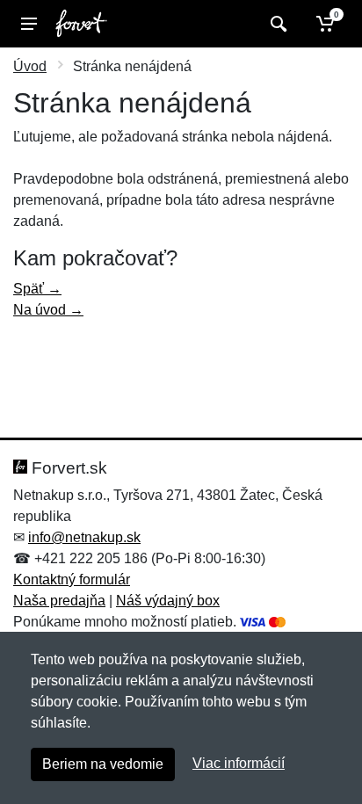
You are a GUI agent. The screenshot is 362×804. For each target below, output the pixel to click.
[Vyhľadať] (276, 23)
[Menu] (29, 24)
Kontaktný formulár (71, 579)
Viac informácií (238, 763)
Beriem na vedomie (102, 764)
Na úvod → (48, 309)
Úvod (30, 66)
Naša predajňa (59, 600)
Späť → (37, 288)
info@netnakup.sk (84, 537)
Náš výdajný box (168, 600)
